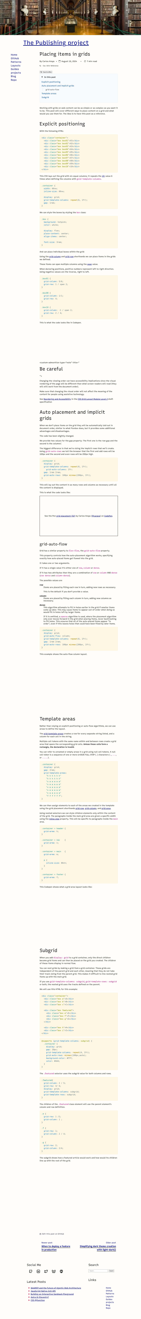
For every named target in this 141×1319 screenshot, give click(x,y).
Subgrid (45, 97)
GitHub (15, 58)
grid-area (106, 808)
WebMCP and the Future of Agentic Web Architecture (56, 1288)
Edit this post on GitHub (53, 1234)
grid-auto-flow (52, 90)
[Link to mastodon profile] (61, 1272)
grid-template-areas (53, 733)
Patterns (16, 61)
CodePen (108, 516)
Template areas (49, 93)
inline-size (54, 819)
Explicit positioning (51, 82)
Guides (15, 69)
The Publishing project (56, 42)
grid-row (69, 256)
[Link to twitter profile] (46, 1272)
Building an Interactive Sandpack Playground (52, 1294)
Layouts (15, 65)
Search (111, 1271)
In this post (50, 77)
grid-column (55, 256)
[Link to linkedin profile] (38, 1272)
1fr (103, 176)
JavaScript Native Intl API (43, 1291)
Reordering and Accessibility (57, 399)
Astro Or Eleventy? (40, 1297)
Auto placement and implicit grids (58, 86)
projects (16, 72)
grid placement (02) (65, 516)
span (89, 264)
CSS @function (38, 1300)
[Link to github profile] (31, 1272)
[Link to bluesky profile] (54, 1272)
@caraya (96, 516)
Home (14, 54)
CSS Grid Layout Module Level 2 (93, 399)
